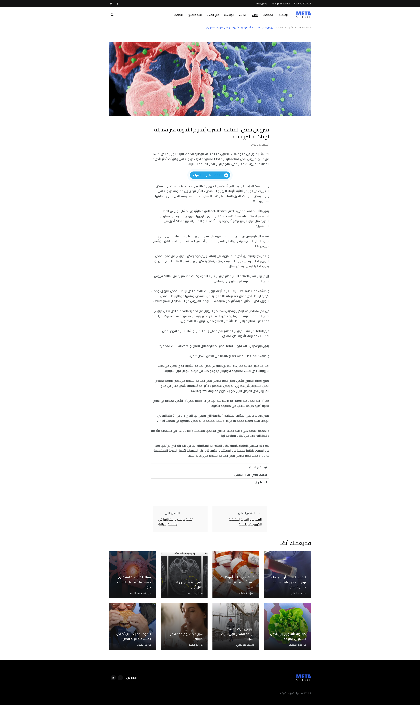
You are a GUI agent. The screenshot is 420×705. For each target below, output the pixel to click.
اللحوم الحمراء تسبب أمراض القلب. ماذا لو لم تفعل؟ (133, 636)
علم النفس (213, 15)
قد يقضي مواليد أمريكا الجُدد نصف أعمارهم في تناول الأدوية (236, 582)
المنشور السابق (246, 513)
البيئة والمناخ (195, 15)
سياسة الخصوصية (281, 3)
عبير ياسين (142, 645)
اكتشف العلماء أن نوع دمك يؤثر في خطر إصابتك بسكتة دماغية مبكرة (288, 582)
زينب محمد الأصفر (138, 593)
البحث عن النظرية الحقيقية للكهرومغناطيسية (245, 522)
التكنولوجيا (268, 15)
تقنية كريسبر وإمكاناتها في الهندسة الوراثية (175, 522)
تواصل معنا (261, 3)
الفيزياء (243, 15)
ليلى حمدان (193, 593)
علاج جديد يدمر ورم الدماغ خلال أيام (187, 585)
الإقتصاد (283, 15)
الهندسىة (229, 15)
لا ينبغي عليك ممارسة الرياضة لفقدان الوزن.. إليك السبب (237, 633)
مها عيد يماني (243, 645)
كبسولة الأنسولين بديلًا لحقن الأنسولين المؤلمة (288, 636)
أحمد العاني (296, 593)
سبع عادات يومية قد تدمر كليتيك (186, 636)
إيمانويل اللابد (244, 593)
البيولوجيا (178, 15)
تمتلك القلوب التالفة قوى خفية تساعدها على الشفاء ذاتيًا (134, 582)
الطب (255, 15)
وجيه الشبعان (295, 645)
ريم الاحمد (194, 645)
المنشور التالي (172, 513)
